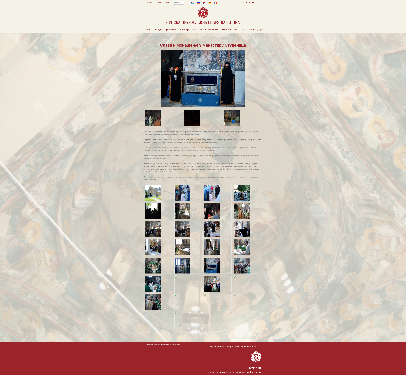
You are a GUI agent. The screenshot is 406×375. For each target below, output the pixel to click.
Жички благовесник (230, 29)
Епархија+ (158, 29)
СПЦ (211, 347)
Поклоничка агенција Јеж (252, 29)
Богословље (251, 347)
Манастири (184, 29)
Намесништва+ (211, 29)
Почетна (146, 29)
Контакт (158, 2)
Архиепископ (170, 29)
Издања (237, 347)
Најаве (243, 347)
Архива (166, 2)
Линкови (150, 2)
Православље (219, 347)
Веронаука (197, 29)
